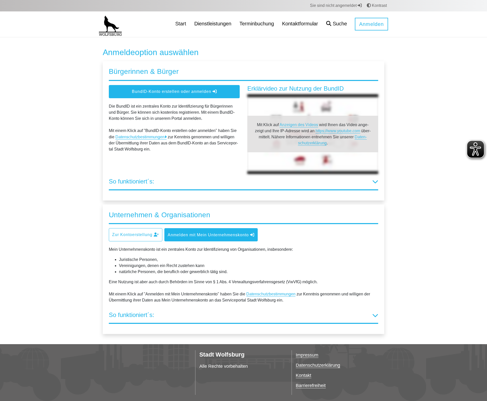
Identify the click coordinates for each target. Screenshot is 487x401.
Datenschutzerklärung (318, 365)
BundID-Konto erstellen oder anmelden (172, 91)
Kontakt (303, 375)
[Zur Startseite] (110, 24)
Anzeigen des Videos (299, 125)
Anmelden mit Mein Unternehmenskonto (209, 235)
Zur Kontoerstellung (133, 234)
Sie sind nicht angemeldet (334, 5)
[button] (336, 24)
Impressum (307, 355)
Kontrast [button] (379, 5)
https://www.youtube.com (338, 131)
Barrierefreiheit (311, 385)
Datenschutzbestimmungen (140, 137)
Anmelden (371, 24)
